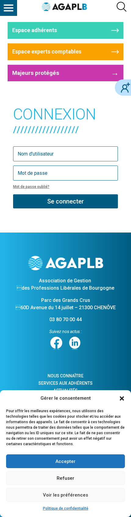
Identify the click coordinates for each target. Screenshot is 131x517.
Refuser (65, 478)
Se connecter (65, 201)
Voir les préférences (65, 495)
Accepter (65, 461)
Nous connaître (65, 375)
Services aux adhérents (65, 383)
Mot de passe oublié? (31, 187)
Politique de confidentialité (65, 508)
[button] (122, 398)
